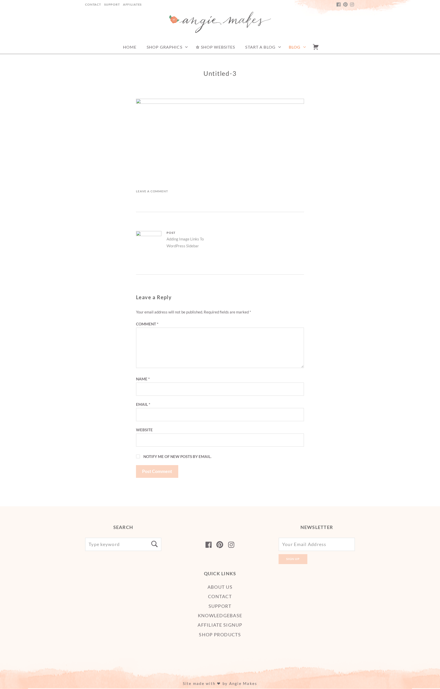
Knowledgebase (220, 615)
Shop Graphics (164, 47)
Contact (93, 4)
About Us (220, 587)
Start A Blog (260, 47)
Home (129, 47)
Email (143, 404)
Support (112, 4)
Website (144, 429)
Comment (147, 324)
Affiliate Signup (220, 625)
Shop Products (220, 634)
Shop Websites (217, 47)
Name (143, 379)
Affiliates (132, 4)
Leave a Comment (152, 191)
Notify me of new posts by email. (177, 456)
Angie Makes (243, 683)
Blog (294, 47)
